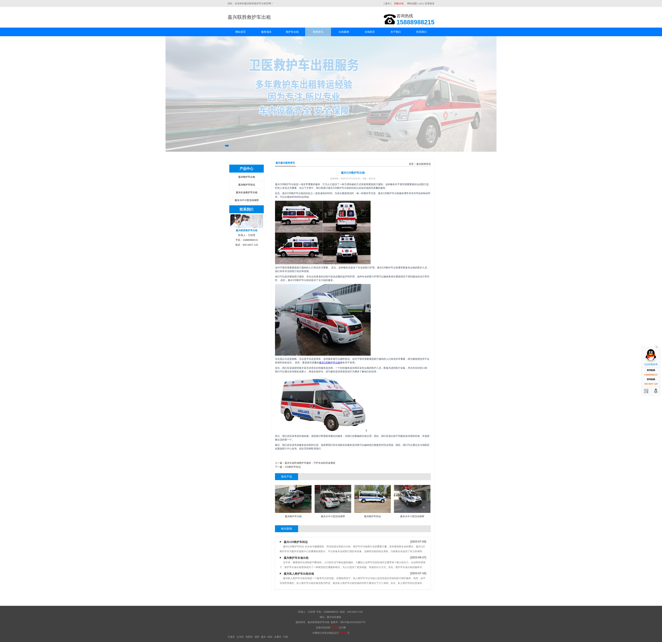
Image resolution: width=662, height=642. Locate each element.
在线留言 (370, 31)
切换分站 (399, 3)
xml (421, 3)
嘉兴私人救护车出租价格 (299, 573)
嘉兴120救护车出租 (329, 363)
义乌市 (240, 636)
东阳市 (249, 636)
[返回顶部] (655, 391)
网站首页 (240, 31)
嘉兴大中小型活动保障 (247, 200)
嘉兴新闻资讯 (423, 164)
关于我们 (395, 31)
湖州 (256, 636)
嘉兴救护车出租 (246, 176)
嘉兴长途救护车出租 (247, 192)
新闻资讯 (318, 31)
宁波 (285, 636)
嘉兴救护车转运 (246, 184)
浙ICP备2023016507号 (352, 622)
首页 (411, 164)
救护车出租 (292, 31)
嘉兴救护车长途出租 (296, 557)
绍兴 (270, 636)
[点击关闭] (656, 347)
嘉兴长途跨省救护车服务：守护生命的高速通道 (310, 463)
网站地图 (412, 3)
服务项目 (266, 31)
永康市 (277, 636)
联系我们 (421, 31)
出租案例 (344, 31)
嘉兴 (263, 636)
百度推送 (429, 3)
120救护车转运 (293, 466)
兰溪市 (231, 636)
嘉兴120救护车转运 (296, 541)
